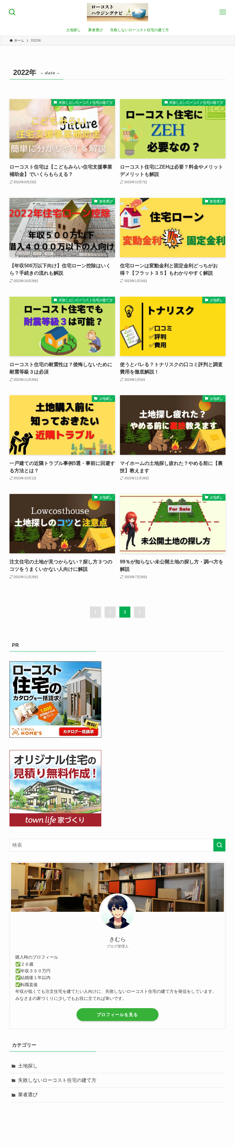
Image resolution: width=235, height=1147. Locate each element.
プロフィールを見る (117, 1014)
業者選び (28, 1094)
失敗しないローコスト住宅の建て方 (57, 1080)
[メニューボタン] (223, 12)
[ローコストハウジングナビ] (117, 12)
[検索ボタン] (12, 12)
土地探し (28, 1065)
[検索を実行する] (219, 845)
